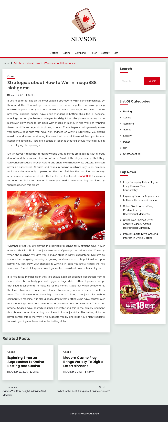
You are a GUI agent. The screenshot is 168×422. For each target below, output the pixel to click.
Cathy (31, 94)
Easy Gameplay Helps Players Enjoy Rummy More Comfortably (140, 186)
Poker (93, 52)
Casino (67, 52)
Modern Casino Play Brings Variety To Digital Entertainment (83, 361)
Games (127, 129)
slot (116, 52)
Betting (54, 52)
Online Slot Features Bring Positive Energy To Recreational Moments (138, 210)
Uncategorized (131, 153)
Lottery (105, 52)
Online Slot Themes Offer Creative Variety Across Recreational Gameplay (138, 223)
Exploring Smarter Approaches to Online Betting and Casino (25, 361)
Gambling (80, 52)
